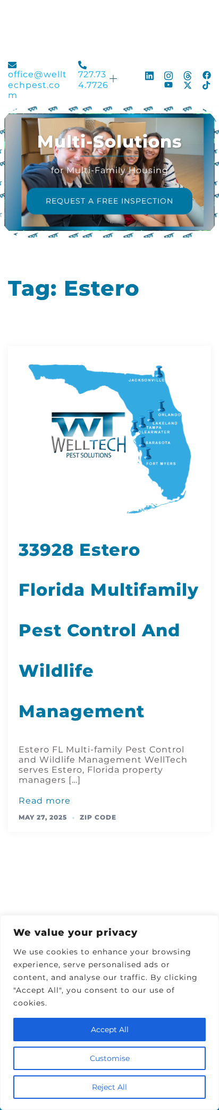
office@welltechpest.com (37, 84)
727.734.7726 (93, 79)
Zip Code (98, 817)
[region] (109, 1012)
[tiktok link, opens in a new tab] (207, 85)
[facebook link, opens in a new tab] (207, 74)
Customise (110, 1058)
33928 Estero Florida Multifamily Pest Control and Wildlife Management (109, 630)
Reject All (109, 1087)
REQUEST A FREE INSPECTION (109, 201)
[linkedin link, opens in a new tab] (149, 74)
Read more (45, 801)
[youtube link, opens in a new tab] (168, 85)
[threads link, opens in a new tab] (187, 74)
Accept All (110, 1029)
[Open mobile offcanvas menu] (114, 80)
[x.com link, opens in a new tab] (187, 85)
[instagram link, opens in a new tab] (168, 74)
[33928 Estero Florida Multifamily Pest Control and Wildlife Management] (109, 436)
